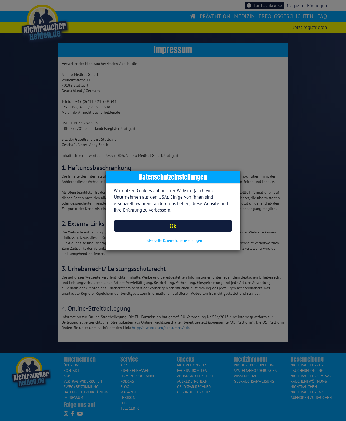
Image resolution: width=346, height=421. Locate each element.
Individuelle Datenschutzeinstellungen (173, 240)
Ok (173, 226)
